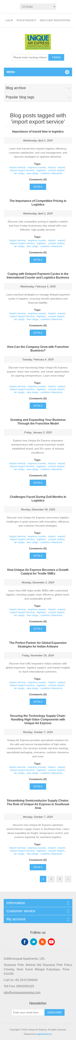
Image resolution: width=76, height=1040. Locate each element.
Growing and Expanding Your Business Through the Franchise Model (38, 421)
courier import (56, 170)
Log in (9, 20)
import (52, 167)
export (61, 167)
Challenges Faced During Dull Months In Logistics (38, 498)
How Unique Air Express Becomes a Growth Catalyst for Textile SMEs (38, 571)
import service (17, 167)
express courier (37, 167)
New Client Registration (55, 20)
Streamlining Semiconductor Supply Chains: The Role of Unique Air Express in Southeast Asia (38, 804)
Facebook (24, 941)
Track (56, 57)
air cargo (19, 173)
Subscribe (54, 1012)
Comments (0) (38, 179)
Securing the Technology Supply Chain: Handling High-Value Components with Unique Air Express (38, 719)
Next (68, 879)
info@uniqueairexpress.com (22, 992)
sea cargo (32, 173)
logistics (41, 170)
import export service (22, 170)
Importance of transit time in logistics (38, 131)
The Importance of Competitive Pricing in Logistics (37, 202)
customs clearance (51, 173)
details (37, 186)
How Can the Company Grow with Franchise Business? (38, 348)
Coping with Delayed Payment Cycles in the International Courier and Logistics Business (38, 275)
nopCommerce (44, 1034)
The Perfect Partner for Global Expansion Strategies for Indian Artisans (38, 644)
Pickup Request (26, 20)
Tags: (37, 163)
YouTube (51, 941)
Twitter (33, 941)
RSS (42, 941)
